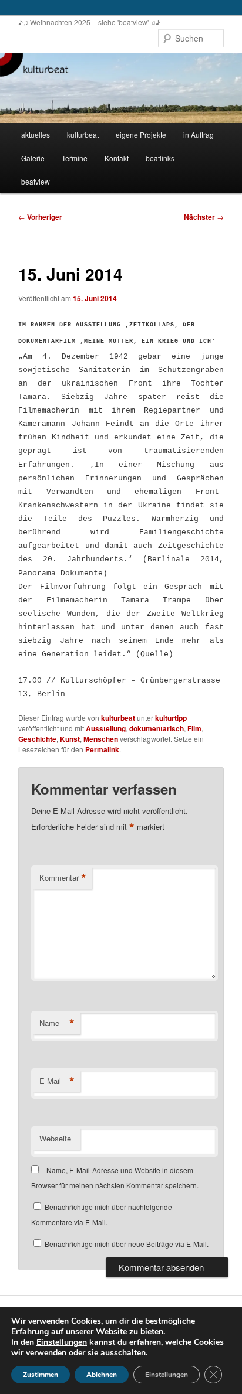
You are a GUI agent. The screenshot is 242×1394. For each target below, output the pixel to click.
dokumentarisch (156, 728)
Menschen (100, 739)
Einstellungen (61, 1342)
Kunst (70, 739)
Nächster (204, 217)
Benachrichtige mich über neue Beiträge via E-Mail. (127, 1244)
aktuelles (35, 134)
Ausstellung (106, 728)
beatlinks (160, 158)
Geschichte (37, 739)
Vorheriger (40, 217)
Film (194, 728)
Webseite (55, 1138)
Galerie (33, 158)
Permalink (102, 749)
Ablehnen (101, 1374)
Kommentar (62, 877)
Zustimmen (40, 1374)
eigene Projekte (141, 134)
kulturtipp (171, 718)
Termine (75, 158)
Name (57, 1023)
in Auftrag (198, 134)
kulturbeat (83, 134)
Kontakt (117, 158)
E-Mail (57, 1081)
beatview (35, 181)
